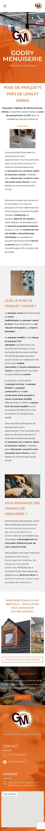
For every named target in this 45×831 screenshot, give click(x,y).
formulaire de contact (21, 578)
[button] (4, 6)
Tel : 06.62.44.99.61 (17, 754)
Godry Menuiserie (17, 761)
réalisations (25, 582)
